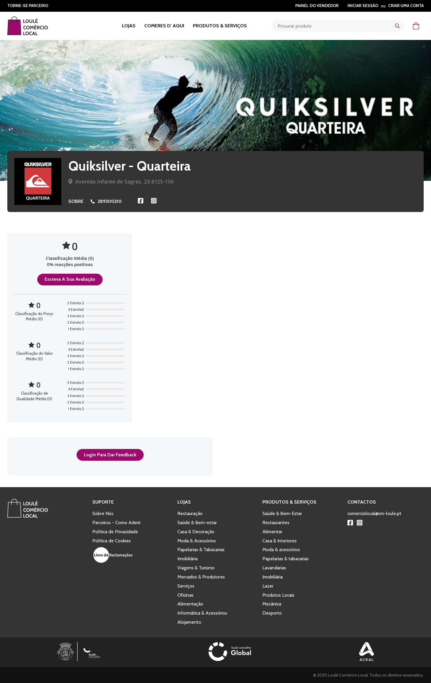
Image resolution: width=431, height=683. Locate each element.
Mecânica (271, 604)
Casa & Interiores (279, 541)
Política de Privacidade (115, 531)
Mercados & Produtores (201, 577)
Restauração (190, 513)
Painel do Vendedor (317, 5)
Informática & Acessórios (202, 613)
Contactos (361, 502)
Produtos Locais (278, 595)
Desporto (272, 613)
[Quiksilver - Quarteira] (37, 181)
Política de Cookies (111, 541)
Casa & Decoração (195, 531)
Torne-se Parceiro (27, 5)
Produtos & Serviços (220, 25)
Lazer (268, 586)
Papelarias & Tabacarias (201, 549)
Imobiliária (187, 558)
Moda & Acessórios (196, 541)
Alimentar (272, 531)
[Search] (397, 26)
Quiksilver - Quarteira (129, 166)
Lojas (128, 25)
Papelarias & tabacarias (285, 558)
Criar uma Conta (406, 5)
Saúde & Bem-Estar (282, 513)
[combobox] (338, 26)
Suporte (103, 502)
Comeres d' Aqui (164, 25)
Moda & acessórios (281, 549)
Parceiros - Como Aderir (116, 522)
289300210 (110, 201)
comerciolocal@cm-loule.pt (374, 513)
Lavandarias (274, 568)
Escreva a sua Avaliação (70, 279)
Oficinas (185, 595)
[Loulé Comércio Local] (27, 516)
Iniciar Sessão (362, 5)
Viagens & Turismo (196, 568)
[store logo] (35, 25)
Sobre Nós (102, 513)
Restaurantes (275, 522)
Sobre (76, 201)
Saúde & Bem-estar (197, 522)
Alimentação (190, 604)
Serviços (185, 586)
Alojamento (189, 622)
